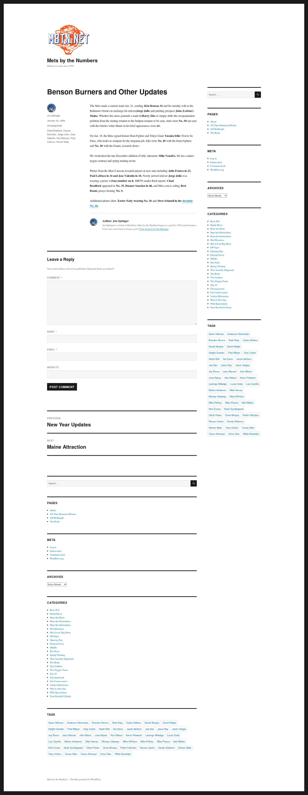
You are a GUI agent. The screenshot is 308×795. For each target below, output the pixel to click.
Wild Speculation (58, 692)
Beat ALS (54, 610)
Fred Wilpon (74, 729)
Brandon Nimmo (100, 722)
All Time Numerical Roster (63, 514)
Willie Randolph (123, 754)
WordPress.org (57, 558)
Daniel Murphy (152, 722)
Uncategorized (54, 125)
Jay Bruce (53, 735)
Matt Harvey (92, 741)
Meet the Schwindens (60, 621)
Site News (54, 651)
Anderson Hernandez (78, 722)
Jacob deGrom (134, 729)
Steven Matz (184, 747)
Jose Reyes (101, 735)
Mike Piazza (163, 741)
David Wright (169, 722)
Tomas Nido (71, 754)
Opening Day (56, 640)
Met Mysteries (57, 628)
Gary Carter (89, 729)
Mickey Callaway (110, 741)
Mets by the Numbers (72, 60)
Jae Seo (149, 729)
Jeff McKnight (57, 517)
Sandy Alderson (166, 747)
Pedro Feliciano (128, 747)
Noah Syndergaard (73, 747)
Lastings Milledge (154, 735)
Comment (55, 277)
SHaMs (53, 647)
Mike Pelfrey (146, 741)
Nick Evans (54, 747)
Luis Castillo (54, 741)
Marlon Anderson (73, 741)
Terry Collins (54, 754)
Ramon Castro (147, 747)
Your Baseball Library (60, 696)
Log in (53, 547)
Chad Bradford (54, 130)
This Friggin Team (59, 670)
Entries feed (55, 551)
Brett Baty (117, 722)
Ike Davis (118, 729)
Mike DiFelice (130, 741)
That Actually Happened (62, 658)
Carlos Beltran (133, 722)
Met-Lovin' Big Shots (60, 632)
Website (53, 367)
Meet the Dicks (57, 617)
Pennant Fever (57, 643)
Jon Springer (53, 115)
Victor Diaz (105, 754)
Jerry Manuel (69, 735)
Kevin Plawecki (134, 735)
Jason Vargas (179, 729)
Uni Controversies (58, 681)
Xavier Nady (62, 141)
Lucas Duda (173, 735)
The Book (55, 521)
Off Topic (54, 636)
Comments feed (57, 554)
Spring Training (57, 655)
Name (52, 331)
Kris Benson (63, 138)
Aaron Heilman (55, 722)
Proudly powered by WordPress (86, 779)
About (53, 510)
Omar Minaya (110, 747)
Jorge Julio (63, 134)
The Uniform (56, 666)
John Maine (85, 735)
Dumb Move (56, 613)
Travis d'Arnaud (88, 754)
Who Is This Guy (58, 688)
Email (52, 349)
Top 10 (53, 673)
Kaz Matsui (116, 735)
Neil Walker (179, 741)
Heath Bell (104, 729)
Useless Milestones (59, 685)
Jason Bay (162, 729)
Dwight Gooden (56, 729)
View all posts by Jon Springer (153, 229)
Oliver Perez (92, 747)
